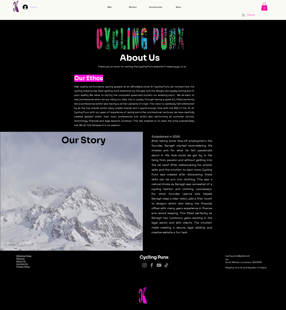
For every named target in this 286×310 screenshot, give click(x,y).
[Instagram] (144, 265)
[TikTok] (166, 265)
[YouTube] (159, 265)
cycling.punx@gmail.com (237, 256)
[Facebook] (152, 265)
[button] (264, 7)
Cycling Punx (154, 257)
